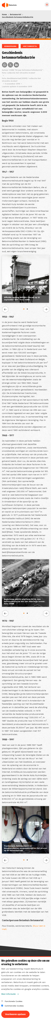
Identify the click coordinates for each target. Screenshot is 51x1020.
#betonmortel (30, 46)
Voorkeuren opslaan (15, 1014)
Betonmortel (15, 14)
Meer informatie (8, 994)
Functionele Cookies (13, 1001)
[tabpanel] (25, 279)
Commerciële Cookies (14, 1006)
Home (4, 14)
